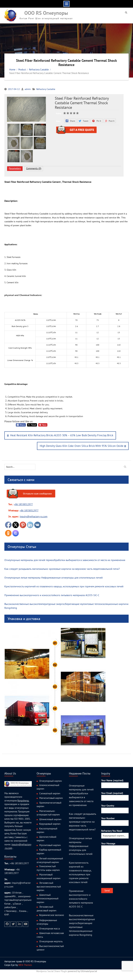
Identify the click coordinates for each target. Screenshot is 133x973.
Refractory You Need (111, 830)
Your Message (108, 843)
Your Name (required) (112, 780)
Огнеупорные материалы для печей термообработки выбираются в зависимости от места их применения (64, 560)
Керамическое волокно (51, 915)
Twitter (83, 121)
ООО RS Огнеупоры (46, 12)
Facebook (70, 121)
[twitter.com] (13, 924)
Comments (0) (33, 168)
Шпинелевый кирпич (50, 819)
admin (28, 89)
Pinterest (97, 121)
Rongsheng (23, 800)
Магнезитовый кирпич (51, 798)
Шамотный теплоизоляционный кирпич (47, 898)
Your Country (107, 805)
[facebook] (7, 924)
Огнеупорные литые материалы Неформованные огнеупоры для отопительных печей (53, 577)
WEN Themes (25, 964)
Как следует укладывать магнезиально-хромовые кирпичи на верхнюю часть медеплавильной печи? (62, 568)
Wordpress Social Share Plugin (52, 971)
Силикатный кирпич (49, 793)
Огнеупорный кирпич (50, 780)
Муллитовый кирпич (50, 845)
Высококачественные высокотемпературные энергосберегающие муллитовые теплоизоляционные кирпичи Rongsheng (66, 605)
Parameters (15, 168)
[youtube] (25, 924)
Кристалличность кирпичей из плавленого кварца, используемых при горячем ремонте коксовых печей (63, 586)
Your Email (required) (112, 793)
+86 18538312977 (23, 504)
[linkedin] (19, 924)
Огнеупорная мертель (51, 941)
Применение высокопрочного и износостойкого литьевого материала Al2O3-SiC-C (51, 595)
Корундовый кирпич (49, 823)
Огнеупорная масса (49, 928)
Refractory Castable (45, 89)
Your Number (108, 818)
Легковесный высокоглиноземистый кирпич (49, 886)
